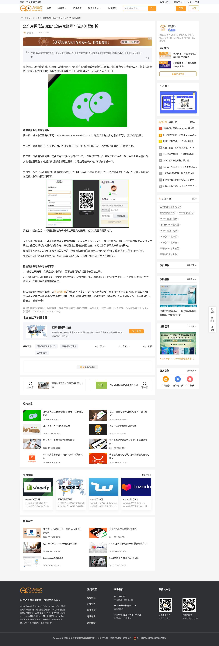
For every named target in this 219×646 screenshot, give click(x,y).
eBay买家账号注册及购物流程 (56, 426)
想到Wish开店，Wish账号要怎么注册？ (61, 544)
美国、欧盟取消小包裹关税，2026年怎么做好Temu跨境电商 (190, 147)
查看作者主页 (178, 74)
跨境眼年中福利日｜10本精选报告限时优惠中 (184, 154)
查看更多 (147, 475)
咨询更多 (191, 371)
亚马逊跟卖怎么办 (168, 254)
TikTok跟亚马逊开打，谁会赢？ (177, 160)
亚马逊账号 (42, 352)
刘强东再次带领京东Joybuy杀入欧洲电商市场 (184, 128)
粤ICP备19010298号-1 (120, 638)
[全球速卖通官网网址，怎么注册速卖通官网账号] (98, 458)
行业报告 (91, 604)
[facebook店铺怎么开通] (32, 561)
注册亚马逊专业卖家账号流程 (122, 529)
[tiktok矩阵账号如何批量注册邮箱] (98, 561)
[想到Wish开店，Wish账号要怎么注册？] (32, 547)
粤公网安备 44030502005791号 (151, 638)
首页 (26, 18)
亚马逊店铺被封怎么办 (170, 206)
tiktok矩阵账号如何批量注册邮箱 (124, 558)
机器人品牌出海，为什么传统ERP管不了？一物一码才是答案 (191, 186)
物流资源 (91, 610)
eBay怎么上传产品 (168, 242)
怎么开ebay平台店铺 (169, 224)
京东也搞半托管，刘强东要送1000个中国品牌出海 (186, 135)
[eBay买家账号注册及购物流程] (32, 429)
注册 (197, 2)
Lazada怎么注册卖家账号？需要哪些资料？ (129, 544)
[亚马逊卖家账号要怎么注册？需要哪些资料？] (98, 444)
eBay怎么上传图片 (168, 236)
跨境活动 (91, 623)
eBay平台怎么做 (186, 212)
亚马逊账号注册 (61, 327)
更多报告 (191, 279)
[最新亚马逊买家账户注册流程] (98, 429)
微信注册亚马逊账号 (46, 346)
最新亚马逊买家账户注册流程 (122, 426)
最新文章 (173, 122)
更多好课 (191, 265)
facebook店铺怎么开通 (53, 558)
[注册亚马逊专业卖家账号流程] (98, 533)
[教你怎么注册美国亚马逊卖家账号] (32, 444)
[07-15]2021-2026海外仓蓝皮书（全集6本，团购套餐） (179, 358)
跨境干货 (91, 616)
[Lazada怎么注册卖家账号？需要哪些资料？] (98, 547)
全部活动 (191, 327)
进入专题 (136, 331)
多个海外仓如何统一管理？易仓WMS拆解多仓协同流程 (188, 179)
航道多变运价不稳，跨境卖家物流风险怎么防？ (184, 173)
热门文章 (163, 122)
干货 (32, 18)
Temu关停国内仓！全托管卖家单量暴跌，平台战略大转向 (189, 167)
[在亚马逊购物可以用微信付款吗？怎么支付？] (98, 415)
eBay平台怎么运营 (168, 230)
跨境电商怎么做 (167, 212)
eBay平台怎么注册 (168, 218)
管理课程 (91, 597)
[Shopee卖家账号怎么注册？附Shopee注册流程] (32, 458)
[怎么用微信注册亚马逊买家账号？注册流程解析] (32, 415)
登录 (189, 2)
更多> (192, 122)
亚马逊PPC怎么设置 (169, 248)
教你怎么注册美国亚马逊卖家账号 (58, 440)
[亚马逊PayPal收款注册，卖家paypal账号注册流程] (32, 533)
